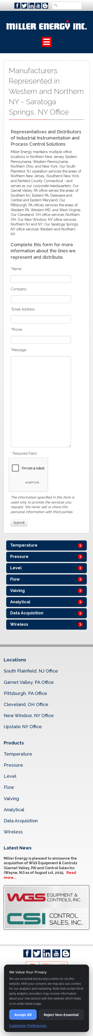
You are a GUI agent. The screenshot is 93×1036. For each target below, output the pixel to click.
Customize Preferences (28, 1025)
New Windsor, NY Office (29, 715)
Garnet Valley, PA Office (29, 682)
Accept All (22, 1014)
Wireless (19, 624)
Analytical (20, 602)
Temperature (23, 545)
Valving (17, 590)
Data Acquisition (26, 613)
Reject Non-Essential (61, 1014)
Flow (15, 579)
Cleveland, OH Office (26, 704)
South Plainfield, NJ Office (31, 670)
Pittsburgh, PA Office (25, 693)
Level (16, 568)
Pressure (19, 556)
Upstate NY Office (23, 726)
